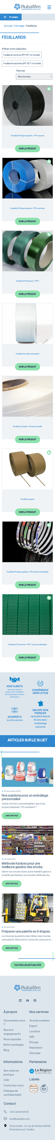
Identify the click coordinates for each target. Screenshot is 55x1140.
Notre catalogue (14, 1044)
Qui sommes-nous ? (14, 1022)
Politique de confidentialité (12, 1092)
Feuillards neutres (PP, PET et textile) (21, 55)
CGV (6, 1080)
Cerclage (19, 25)
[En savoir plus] (20, 1000)
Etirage (33, 1042)
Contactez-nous (13, 1085)
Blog (6, 1050)
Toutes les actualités (27, 965)
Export (33, 1025)
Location (34, 1031)
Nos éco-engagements (12, 1031)
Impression (35, 1047)
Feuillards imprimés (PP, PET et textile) (22, 63)
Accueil (8, 25)
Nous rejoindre (12, 1039)
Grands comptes (39, 1020)
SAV (31, 1036)
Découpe (34, 1053)
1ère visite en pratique (11, 1072)
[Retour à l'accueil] (27, 7)
